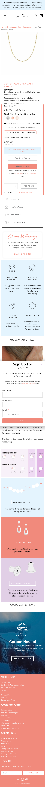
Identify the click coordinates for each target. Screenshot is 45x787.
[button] (36, 15)
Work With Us (6, 743)
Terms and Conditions (28, 383)
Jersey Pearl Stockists (9, 749)
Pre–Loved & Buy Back (10, 728)
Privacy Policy (18, 173)
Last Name (7, 400)
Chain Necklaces (24, 27)
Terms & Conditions (8, 756)
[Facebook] (18, 779)
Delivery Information (9, 710)
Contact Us (5, 695)
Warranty (4, 715)
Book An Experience (9, 738)
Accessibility (6, 718)
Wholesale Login (7, 751)
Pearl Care (5, 726)
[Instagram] (22, 779)
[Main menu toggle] (4, 15)
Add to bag (29, 186)
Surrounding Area (8, 700)
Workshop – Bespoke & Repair (12, 723)
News (3, 746)
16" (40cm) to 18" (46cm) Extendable (20, 127)
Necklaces (11, 27)
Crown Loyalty (6, 741)
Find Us (4, 697)
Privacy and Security (9, 754)
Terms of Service (31, 173)
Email (4, 410)
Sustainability (6, 720)
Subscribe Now (22, 166)
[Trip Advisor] (26, 779)
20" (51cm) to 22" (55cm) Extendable (20, 132)
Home (3, 27)
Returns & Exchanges (9, 713)
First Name (7, 390)
